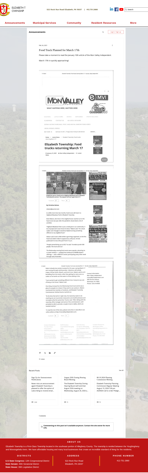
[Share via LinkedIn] (50, 353)
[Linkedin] (111, 9)
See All (121, 370)
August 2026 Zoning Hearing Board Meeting (75, 378)
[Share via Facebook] (40, 353)
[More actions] (112, 45)
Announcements (37, 32)
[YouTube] (121, 9)
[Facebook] (116, 9)
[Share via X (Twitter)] (45, 353)
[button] (44, 22)
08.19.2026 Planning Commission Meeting (104, 378)
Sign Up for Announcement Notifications (41, 378)
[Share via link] (55, 353)
